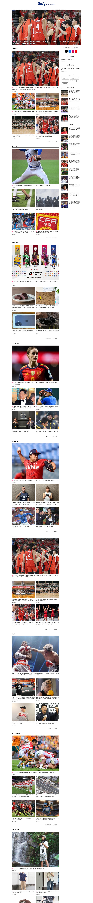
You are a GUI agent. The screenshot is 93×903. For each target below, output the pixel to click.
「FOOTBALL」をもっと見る (51, 436)
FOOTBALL (15, 343)
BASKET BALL (16, 536)
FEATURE (14, 48)
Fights (13, 634)
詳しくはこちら (64, 71)
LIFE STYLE (15, 829)
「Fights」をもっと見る (52, 728)
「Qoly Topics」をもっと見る (51, 237)
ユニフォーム (66, 78)
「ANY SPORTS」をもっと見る (50, 824)
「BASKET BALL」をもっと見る (50, 629)
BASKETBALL (73, 81)
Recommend (15, 242)
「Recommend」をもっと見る (51, 338)
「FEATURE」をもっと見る (51, 141)
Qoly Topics (15, 146)
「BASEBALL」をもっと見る (51, 531)
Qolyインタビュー (74, 78)
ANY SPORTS (16, 733)
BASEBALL (15, 441)
